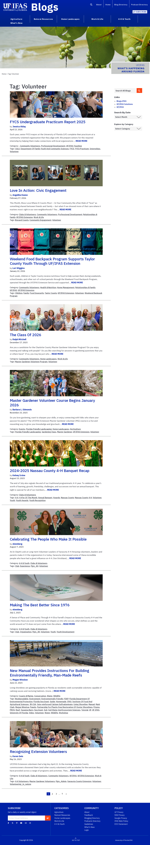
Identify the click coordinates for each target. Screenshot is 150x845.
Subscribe (141, 12)
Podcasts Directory (92, 821)
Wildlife (56, 696)
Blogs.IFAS (121, 101)
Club (17, 566)
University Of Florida (19, 713)
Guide (52, 701)
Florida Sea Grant (41, 701)
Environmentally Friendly (52, 699)
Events (22, 429)
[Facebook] (8, 823)
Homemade (61, 701)
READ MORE (81, 141)
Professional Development (53, 146)
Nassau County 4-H (83, 497)
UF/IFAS (13, 290)
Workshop (63, 713)
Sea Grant (38, 710)
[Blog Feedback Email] (26, 823)
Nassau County (67, 497)
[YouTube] (21, 823)
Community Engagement (40, 220)
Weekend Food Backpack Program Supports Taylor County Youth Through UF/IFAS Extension (52, 261)
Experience (25, 566)
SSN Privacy (119, 815)
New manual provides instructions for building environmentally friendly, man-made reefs (49, 672)
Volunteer (14, 151)
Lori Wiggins (19, 268)
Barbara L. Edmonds (22, 409)
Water (49, 696)
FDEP (66, 699)
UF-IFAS (95, 710)
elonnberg (17, 544)
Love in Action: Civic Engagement (38, 190)
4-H (16, 497)
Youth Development (65, 632)
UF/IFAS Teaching (74, 146)
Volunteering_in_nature (20, 784)
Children (18, 293)
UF (90, 710)
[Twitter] (12, 823)
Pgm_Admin (61, 781)
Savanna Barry (27, 710)
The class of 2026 (25, 334)
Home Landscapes (48, 359)
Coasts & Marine (26, 696)
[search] (139, 90)
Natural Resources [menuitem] (43, 19)
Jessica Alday (19, 126)
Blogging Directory (92, 818)
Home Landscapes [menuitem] (70, 19)
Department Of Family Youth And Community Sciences (45, 149)
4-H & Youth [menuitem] (124, 19)
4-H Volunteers (22, 781)
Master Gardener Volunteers (42, 781)
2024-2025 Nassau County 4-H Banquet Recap (49, 470)
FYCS (72, 149)
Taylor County (51, 293)
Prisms (97, 707)
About (99, 5)
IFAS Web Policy (121, 821)
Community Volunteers (30, 146)
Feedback (88, 815)
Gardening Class (49, 432)
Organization (26, 632)
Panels (33, 707)
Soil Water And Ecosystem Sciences (64, 710)
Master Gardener (64, 432)
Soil (45, 710)
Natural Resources (62, 815)
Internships (95, 149)
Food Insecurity (37, 293)
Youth (12, 500)
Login (86, 830)
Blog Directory (120, 5)
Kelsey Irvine (19, 475)
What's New (89, 827)
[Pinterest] (16, 823)
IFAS (69, 701)
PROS (12, 710)
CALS (17, 149)
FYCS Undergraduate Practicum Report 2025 (47, 121)
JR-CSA (33, 704)
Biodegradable (21, 699)
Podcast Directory (139, 5)
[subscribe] (47, 818)
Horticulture (75, 429)
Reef (18, 710)
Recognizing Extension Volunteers (38, 751)
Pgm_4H (34, 566)
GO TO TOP (76, 840)
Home (108, 5)
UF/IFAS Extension (24, 217)
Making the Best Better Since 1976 (39, 604)
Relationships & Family (85, 287)
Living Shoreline (81, 704)
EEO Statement (121, 824)
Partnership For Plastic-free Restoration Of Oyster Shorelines (65, 707)
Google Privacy (120, 818)
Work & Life (39, 217)
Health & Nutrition (48, 287)
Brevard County (22, 220)
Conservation (40, 696)
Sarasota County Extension (79, 781)
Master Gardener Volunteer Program (31, 361)
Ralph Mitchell (19, 339)
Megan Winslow (20, 679)
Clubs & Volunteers (27, 214)
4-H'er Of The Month (28, 497)
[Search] (91, 5)
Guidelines (88, 824)
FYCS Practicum (82, 149)
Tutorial (84, 710)
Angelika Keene (20, 195)
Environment (34, 699)
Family (26, 293)
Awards (56, 497)
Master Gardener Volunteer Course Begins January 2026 (52, 402)
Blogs (44, 6)
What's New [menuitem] (16, 23)
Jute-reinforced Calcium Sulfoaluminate (55, 704)
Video (31, 713)
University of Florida (122, 840)
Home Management (65, 287)
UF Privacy (118, 812)
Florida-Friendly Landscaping (39, 429)
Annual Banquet (45, 497)
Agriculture (58, 812)
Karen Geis (18, 756)
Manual (92, 704)
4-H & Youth (24, 563)
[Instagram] (30, 823)
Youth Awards (22, 500)
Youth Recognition (37, 500)
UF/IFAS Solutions (125, 104)
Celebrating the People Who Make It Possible (48, 539)
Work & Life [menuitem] (97, 19)
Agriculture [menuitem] (16, 19)
